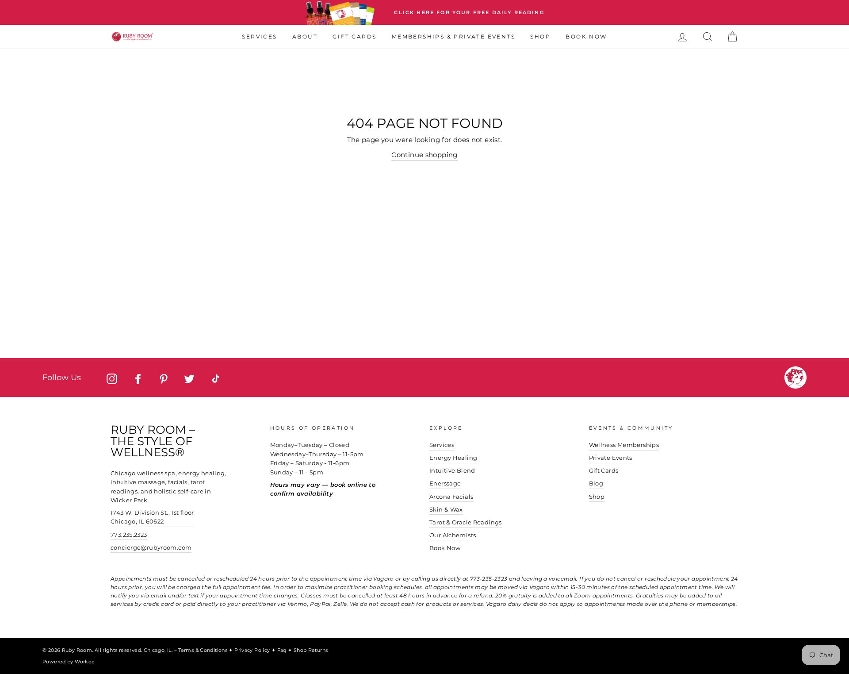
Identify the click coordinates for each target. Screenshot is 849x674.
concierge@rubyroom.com (151, 547)
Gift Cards (354, 36)
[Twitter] (189, 378)
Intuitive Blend (452, 470)
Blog (596, 483)
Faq (282, 650)
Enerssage (445, 483)
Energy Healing (453, 457)
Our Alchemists (452, 535)
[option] (424, 12)
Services (259, 36)
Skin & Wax (446, 509)
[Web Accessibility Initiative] (845, 663)
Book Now (586, 36)
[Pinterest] (163, 378)
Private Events (610, 457)
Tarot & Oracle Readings (465, 522)
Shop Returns (311, 650)
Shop (540, 36)
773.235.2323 (129, 534)
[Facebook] (138, 378)
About (304, 36)
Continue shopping (424, 154)
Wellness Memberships (624, 445)
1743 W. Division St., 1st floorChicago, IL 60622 (152, 517)
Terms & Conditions (203, 650)
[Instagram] (112, 378)
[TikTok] (215, 378)
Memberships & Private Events (453, 36)
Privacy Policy (253, 650)
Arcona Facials (451, 496)
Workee (85, 662)
